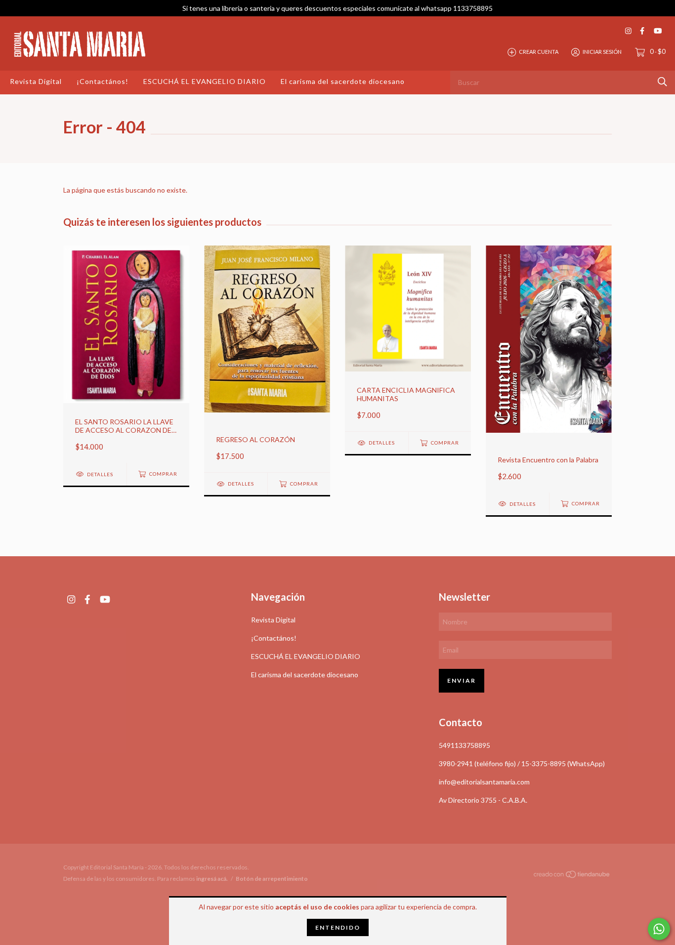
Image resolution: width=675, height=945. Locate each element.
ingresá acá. (212, 878)
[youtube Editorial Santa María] (658, 31)
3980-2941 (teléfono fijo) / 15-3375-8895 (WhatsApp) (522, 763)
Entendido (337, 927)
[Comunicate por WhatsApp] (659, 929)
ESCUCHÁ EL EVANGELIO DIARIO (204, 81)
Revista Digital (36, 81)
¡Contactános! (102, 81)
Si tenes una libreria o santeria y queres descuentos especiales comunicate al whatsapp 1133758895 (337, 8)
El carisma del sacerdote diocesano (343, 81)
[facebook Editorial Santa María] (642, 31)
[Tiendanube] (572, 876)
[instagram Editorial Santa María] (628, 31)
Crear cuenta (538, 51)
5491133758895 (464, 745)
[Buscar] (662, 81)
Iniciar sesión (602, 51)
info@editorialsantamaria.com (484, 782)
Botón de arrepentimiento (272, 878)
